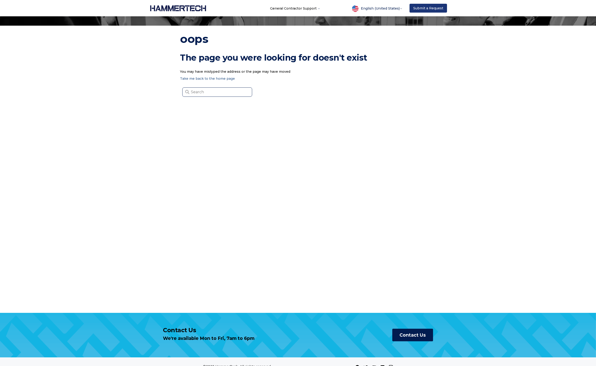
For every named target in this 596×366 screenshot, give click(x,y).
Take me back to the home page (207, 78)
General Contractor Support (294, 8)
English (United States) (380, 8)
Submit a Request (428, 8)
